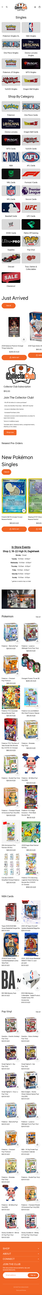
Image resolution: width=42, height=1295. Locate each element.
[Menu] (2, 7)
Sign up (33, 1275)
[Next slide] (38, 335)
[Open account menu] (35, 7)
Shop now (10, 432)
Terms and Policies (21, 1290)
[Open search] (6, 7)
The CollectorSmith (23, 1287)
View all (8, 306)
